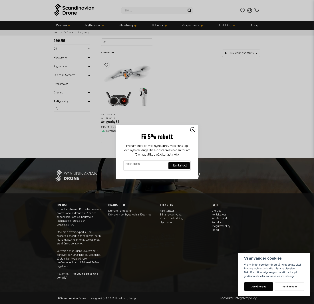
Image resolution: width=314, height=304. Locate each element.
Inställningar (289, 286)
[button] (193, 130)
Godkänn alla (258, 286)
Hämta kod (179, 165)
